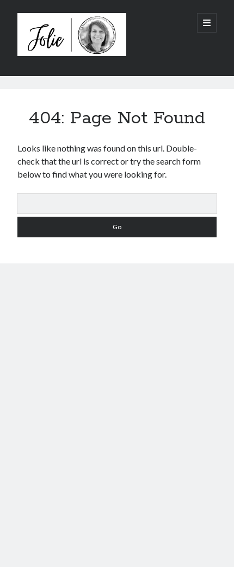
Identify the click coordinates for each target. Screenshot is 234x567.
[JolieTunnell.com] (71, 53)
